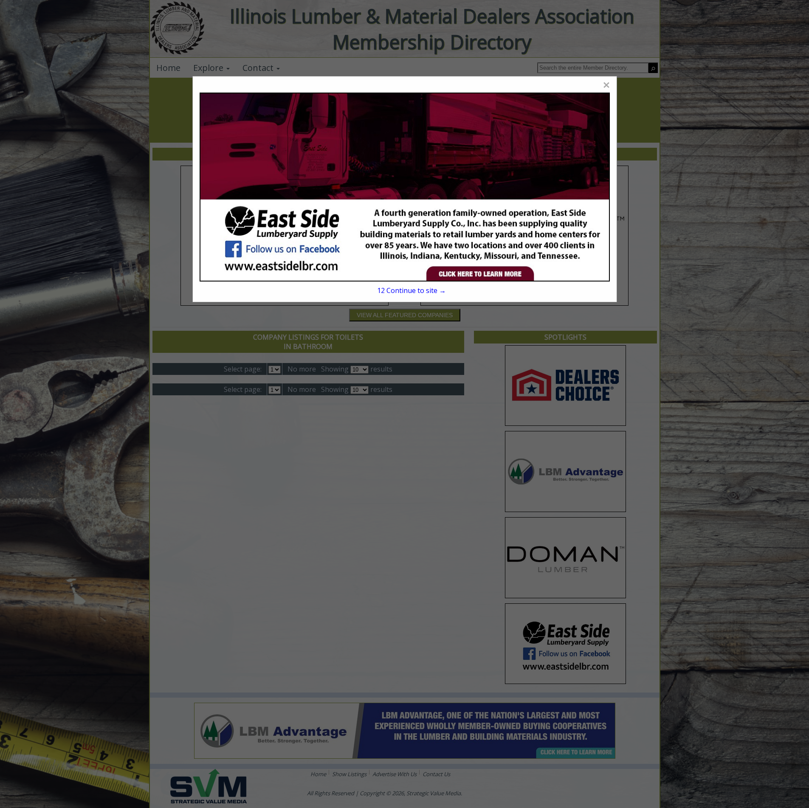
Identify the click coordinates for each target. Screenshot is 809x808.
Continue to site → (411, 290)
